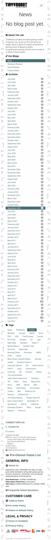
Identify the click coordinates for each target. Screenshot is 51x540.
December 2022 (25, 169)
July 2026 (25, 79)
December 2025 (25, 98)
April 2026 (25, 85)
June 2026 (25, 82)
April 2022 (25, 185)
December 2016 (25, 308)
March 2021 (25, 198)
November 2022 (25, 172)
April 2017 (25, 295)
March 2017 (25, 298)
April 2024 (25, 159)
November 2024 (25, 137)
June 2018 (25, 256)
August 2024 (25, 146)
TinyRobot (10, 431)
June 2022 (25, 182)
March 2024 (25, 163)
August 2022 (25, 179)
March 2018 (25, 266)
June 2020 (25, 214)
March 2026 (25, 88)
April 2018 (25, 263)
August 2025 (25, 108)
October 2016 (25, 311)
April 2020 (25, 217)
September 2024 (25, 143)
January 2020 (25, 227)
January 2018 (25, 272)
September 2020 (25, 208)
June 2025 (25, 114)
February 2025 (25, 127)
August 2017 (25, 285)
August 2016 (25, 318)
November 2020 (25, 201)
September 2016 (25, 314)
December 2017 (25, 276)
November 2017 (25, 279)
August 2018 (25, 253)
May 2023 (25, 166)
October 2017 (25, 282)
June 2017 (25, 289)
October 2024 (25, 140)
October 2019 (25, 237)
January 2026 (25, 95)
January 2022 (25, 192)
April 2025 (25, 121)
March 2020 (25, 221)
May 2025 (25, 117)
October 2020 (25, 205)
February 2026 (25, 92)
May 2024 (25, 156)
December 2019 (25, 230)
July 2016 (25, 321)
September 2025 (25, 105)
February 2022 (25, 188)
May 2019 (25, 240)
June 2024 (25, 153)
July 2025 (25, 111)
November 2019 (25, 234)
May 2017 (25, 292)
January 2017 (25, 305)
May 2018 (25, 259)
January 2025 (25, 130)
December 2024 (25, 134)
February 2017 (25, 301)
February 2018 (25, 269)
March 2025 (25, 124)
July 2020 (25, 211)
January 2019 (25, 247)
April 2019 (25, 243)
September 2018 (25, 250)
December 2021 (25, 195)
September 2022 (25, 176)
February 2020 (25, 224)
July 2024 (25, 150)
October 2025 (25, 101)
